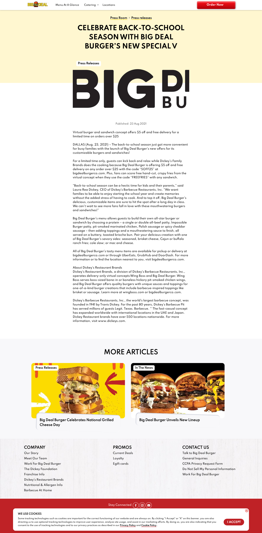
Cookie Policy (148, 525)
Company (34, 448)
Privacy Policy (128, 525)
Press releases (141, 18)
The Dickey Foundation (40, 469)
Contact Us (195, 448)
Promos (122, 448)
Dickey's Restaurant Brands (44, 479)
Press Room (118, 18)
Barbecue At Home (38, 490)
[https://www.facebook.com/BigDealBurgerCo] (136, 507)
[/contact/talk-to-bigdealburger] (149, 507)
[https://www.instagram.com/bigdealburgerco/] (142, 507)
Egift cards (120, 463)
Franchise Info (34, 474)
